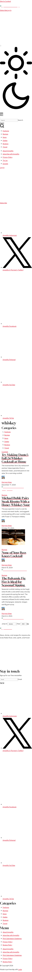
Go (28, 624)
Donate (5, 164)
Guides (5, 140)
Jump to (4, 624)
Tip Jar (5, 160)
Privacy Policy (7, 157)
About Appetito (8, 151)
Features (6, 131)
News (5, 137)
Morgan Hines (7, 482)
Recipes (5, 134)
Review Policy (7, 945)
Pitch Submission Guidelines (12, 938)
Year (18, 624)
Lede (20, 969)
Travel (5, 147)
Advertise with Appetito (11, 154)
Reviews (5, 144)
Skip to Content (5, 1)
